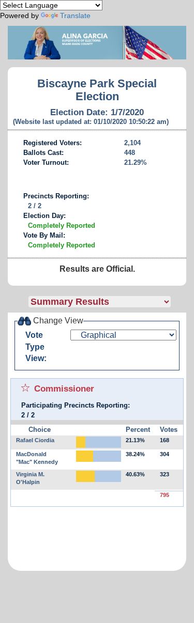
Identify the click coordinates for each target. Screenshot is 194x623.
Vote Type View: (36, 347)
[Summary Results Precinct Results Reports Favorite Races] (107, 301)
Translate (75, 15)
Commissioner (64, 388)
